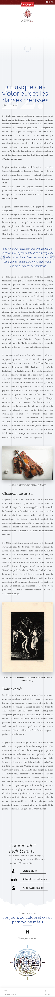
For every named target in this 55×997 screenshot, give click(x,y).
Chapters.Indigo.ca (35, 879)
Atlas (4, 105)
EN (47, 2)
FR (52, 2)
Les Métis (13, 105)
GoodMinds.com (33, 887)
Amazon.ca (30, 870)
